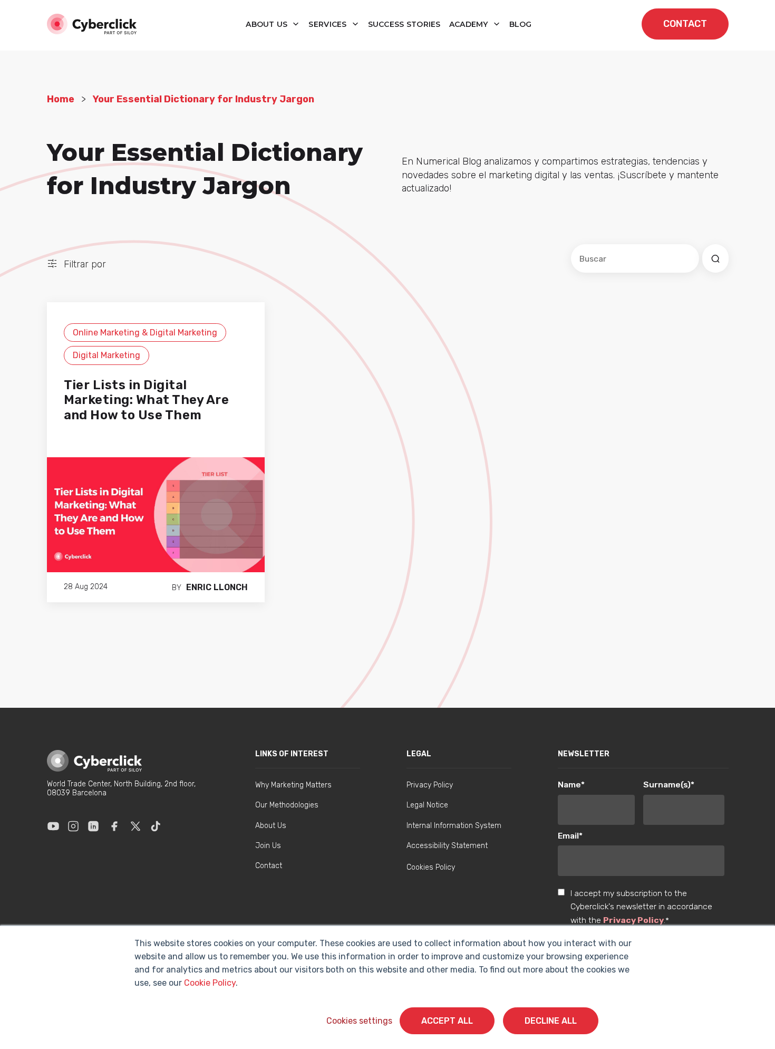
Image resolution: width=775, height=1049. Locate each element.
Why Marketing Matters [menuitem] (293, 785)
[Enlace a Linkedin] (93, 826)
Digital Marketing (106, 355)
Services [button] (328, 24)
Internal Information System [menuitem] (453, 825)
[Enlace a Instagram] (73, 826)
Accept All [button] (447, 1021)
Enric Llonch (217, 587)
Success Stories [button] (404, 24)
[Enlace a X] (135, 826)
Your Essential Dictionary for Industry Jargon (203, 99)
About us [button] (268, 24)
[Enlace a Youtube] (53, 826)
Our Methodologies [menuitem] (286, 805)
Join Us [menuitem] (268, 845)
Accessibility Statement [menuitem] (447, 845)
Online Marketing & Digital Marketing (145, 333)
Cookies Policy (430, 867)
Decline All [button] (551, 1021)
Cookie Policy (210, 983)
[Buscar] (715, 258)
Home (60, 99)
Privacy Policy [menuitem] (429, 785)
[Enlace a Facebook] (114, 826)
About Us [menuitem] (270, 825)
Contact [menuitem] (268, 865)
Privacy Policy (633, 920)
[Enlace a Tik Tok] (155, 826)
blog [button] (520, 24)
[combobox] (635, 258)
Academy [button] (469, 24)
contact (685, 24)
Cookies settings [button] (359, 1021)
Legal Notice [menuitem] (427, 805)
